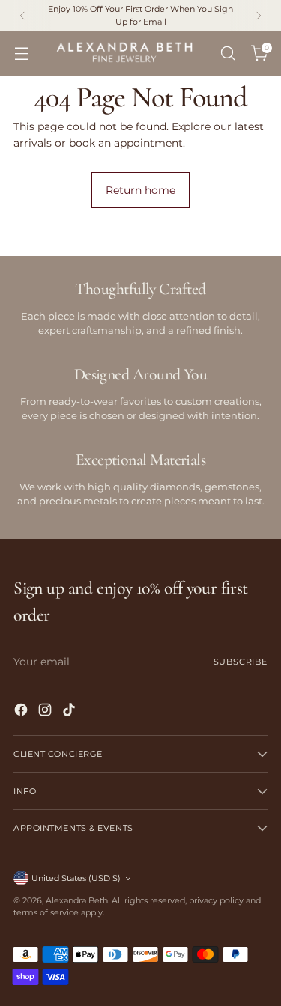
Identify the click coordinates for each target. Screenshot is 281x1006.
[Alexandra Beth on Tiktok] (70, 712)
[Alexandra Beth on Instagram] (46, 712)
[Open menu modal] (21, 53)
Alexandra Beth (77, 900)
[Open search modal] (227, 53)
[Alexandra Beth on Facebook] (22, 712)
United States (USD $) (76, 878)
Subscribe (241, 661)
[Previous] (22, 15)
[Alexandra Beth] (124, 53)
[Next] (258, 15)
